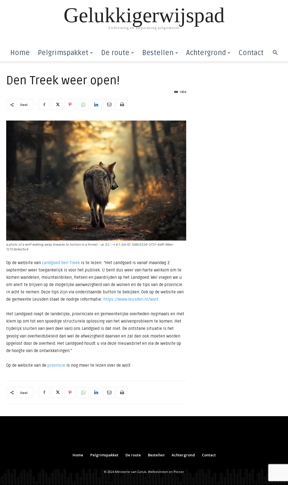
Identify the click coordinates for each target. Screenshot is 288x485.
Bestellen (158, 53)
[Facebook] (44, 104)
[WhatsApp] (83, 104)
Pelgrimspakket (63, 53)
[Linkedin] (96, 104)
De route (115, 53)
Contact (251, 53)
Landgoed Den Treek (61, 262)
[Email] (108, 104)
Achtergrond (206, 53)
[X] (57, 104)
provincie (55, 365)
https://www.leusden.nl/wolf (131, 299)
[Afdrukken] (121, 104)
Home (20, 53)
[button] (275, 53)
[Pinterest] (70, 104)
